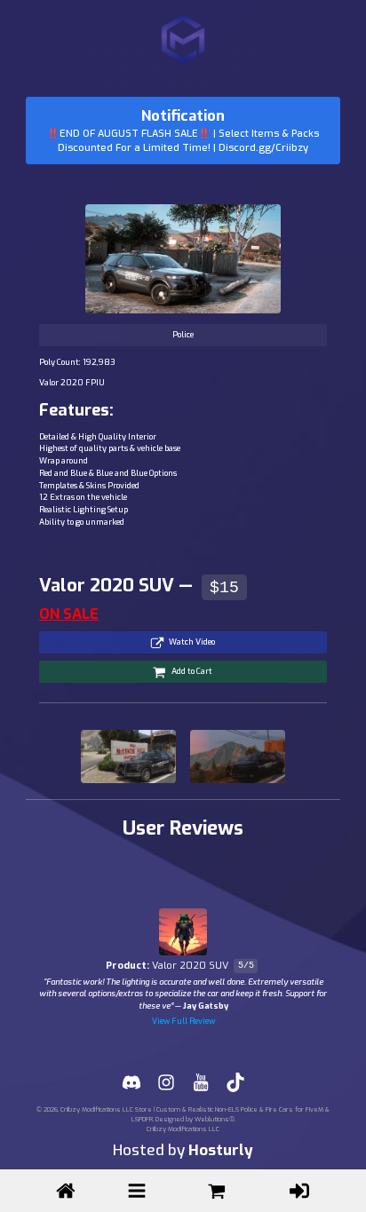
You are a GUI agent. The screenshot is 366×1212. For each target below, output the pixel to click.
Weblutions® (215, 1119)
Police (183, 334)
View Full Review (183, 1021)
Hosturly (220, 1150)
